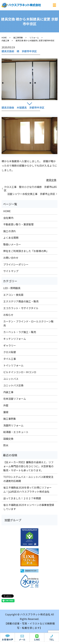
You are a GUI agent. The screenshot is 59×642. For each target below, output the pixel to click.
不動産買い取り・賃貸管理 (18, 224)
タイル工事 (9, 359)
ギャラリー (9, 345)
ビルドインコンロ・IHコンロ (19, 372)
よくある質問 (10, 237)
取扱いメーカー (12, 244)
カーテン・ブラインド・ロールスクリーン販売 (28, 323)
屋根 (5, 412)
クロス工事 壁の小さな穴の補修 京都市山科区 (30, 188)
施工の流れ (9, 231)
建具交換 (51, 180)
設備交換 (8, 439)
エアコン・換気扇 (13, 295)
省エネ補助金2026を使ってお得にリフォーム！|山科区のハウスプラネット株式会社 (27, 489)
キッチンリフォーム (14, 339)
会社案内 (8, 218)
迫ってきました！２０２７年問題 (22, 498)
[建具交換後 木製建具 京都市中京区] (29, 135)
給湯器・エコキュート (15, 432)
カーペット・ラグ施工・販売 (19, 332)
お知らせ (8, 315)
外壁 (5, 405)
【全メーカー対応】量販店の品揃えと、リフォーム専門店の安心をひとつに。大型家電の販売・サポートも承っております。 (28, 466)
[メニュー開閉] (54, 5)
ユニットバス (10, 379)
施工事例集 (18, 37)
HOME (4, 37)
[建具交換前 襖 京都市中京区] (29, 79)
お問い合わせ (10, 258)
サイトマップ (10, 271)
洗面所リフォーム (13, 425)
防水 (5, 445)
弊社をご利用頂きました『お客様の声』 (26, 251)
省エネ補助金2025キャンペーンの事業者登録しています (28, 507)
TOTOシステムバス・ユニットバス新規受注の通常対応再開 (28, 479)
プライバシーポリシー (15, 264)
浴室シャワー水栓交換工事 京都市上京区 (31, 194)
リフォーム (34, 37)
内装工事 (5, 40)
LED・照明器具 (11, 288)
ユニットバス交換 (13, 385)
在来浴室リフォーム (14, 398)
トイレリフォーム (13, 365)
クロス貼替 (9, 352)
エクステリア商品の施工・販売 (21, 301)
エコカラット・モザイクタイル (20, 308)
